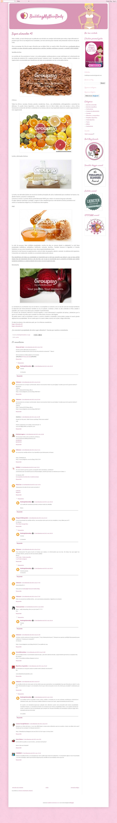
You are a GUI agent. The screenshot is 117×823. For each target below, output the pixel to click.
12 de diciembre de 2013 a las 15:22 (30, 467)
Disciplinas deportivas (91, 117)
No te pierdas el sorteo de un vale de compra (27, 477)
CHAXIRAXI (19, 753)
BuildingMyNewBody (26, 366)
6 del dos (18, 490)
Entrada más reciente (17, 787)
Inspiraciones (89, 126)
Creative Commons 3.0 (53, 802)
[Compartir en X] (38, 335)
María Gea (18, 484)
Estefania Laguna (20, 434)
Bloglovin (18, 492)
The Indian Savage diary (22, 524)
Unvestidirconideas (21, 652)
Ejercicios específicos (91, 107)
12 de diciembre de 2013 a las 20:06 (34, 607)
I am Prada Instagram (21, 559)
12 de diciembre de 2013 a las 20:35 (43, 533)
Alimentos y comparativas (92, 115)
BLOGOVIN (19, 442)
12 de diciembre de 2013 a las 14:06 (34, 434)
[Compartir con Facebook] (39, 335)
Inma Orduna (19, 739)
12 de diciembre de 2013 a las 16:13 (38, 518)
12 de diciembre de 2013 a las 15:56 (31, 484)
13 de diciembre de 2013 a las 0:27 (30, 681)
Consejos (88, 113)
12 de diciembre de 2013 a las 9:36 (33, 347)
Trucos (88, 122)
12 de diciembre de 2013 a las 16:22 (31, 549)
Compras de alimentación (92, 111)
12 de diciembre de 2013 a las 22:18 (31, 635)
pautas (17, 337)
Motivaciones (89, 109)
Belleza (88, 124)
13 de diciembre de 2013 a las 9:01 (32, 739)
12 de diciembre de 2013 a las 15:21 (31, 450)
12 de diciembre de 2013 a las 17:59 (31, 596)
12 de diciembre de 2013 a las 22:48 (36, 652)
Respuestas (21, 363)
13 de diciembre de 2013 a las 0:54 (38, 724)
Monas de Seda (20, 347)
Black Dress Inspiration (22, 666)
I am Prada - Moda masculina (23, 557)
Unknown (18, 382)
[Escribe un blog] (36, 335)
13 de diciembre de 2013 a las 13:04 (43, 697)
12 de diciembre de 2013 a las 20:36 (43, 366)
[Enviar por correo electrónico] (34, 335)
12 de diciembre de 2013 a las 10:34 (31, 382)
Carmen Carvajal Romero (22, 724)
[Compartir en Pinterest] (41, 335)
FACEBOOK (19, 440)
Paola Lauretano (20, 607)
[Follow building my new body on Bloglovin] (92, 96)
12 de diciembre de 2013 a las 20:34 (43, 620)
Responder (18, 359)
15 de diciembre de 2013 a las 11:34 (31, 753)
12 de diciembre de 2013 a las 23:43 (37, 666)
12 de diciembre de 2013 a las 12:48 (30, 417)
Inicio (47, 787)
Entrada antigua (75, 787)
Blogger (72, 802)
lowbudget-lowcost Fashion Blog (31, 588)
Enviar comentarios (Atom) (26, 790)
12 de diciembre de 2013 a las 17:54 (31, 582)
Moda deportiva (90, 120)
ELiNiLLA (18, 467)
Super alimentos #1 (17, 324)
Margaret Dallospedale (22, 518)
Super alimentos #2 (17, 326)
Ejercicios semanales (91, 105)
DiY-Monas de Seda (26, 356)
